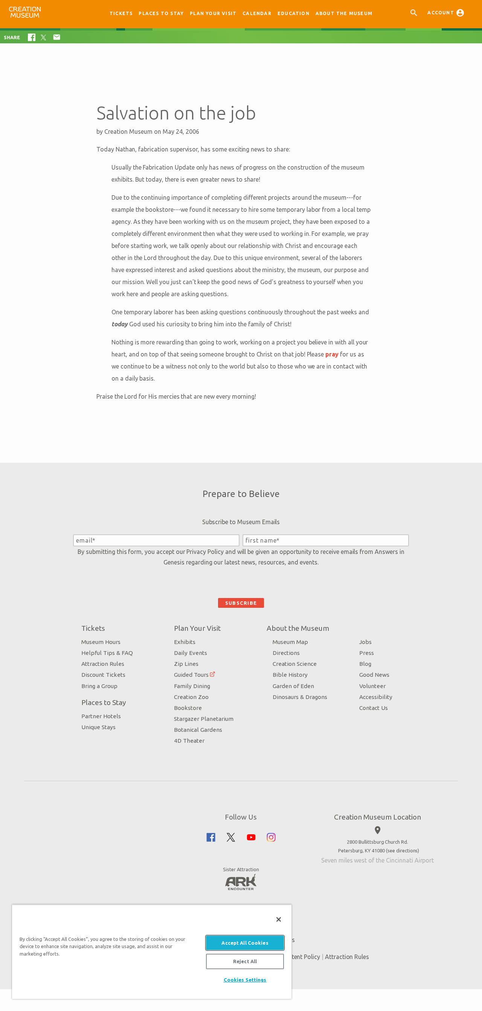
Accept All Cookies (244, 942)
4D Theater (189, 740)
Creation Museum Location (377, 817)
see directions (402, 850)
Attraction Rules (102, 664)
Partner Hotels (101, 716)
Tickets (121, 13)
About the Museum (344, 13)
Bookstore (188, 708)
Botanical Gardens (198, 730)
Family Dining (192, 686)
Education (294, 13)
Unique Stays (98, 727)
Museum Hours (100, 642)
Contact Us (373, 708)
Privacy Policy (204, 551)
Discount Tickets (103, 674)
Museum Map (290, 642)
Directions (286, 653)
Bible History (290, 674)
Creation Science (295, 664)
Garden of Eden (293, 686)
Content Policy (300, 956)
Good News (374, 674)
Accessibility (375, 697)
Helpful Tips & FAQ (107, 653)
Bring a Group (99, 686)
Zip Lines (186, 664)
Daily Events (190, 653)
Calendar (257, 13)
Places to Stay (161, 13)
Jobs (365, 642)
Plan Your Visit (213, 13)
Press (366, 653)
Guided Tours (191, 674)
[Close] (278, 919)
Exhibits (184, 642)
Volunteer (372, 686)
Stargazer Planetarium (203, 719)
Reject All (245, 961)
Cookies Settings (245, 979)
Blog (365, 664)
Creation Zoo (191, 697)
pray (332, 354)
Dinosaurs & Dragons (300, 697)
